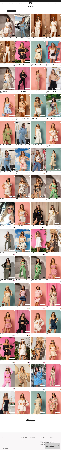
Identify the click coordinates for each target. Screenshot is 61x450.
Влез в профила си (32, 437)
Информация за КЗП (42, 444)
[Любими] (55, 3)
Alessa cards (51, 437)
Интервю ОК (51, 441)
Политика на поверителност (43, 441)
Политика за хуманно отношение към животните (44, 443)
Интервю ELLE (52, 442)
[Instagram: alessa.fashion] (4, 437)
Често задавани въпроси (24, 437)
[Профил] (57, 3)
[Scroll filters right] (43, 11)
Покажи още (30, 419)
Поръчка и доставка (42, 437)
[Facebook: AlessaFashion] (2, 437)
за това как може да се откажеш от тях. (50, 447)
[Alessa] (30, 3)
